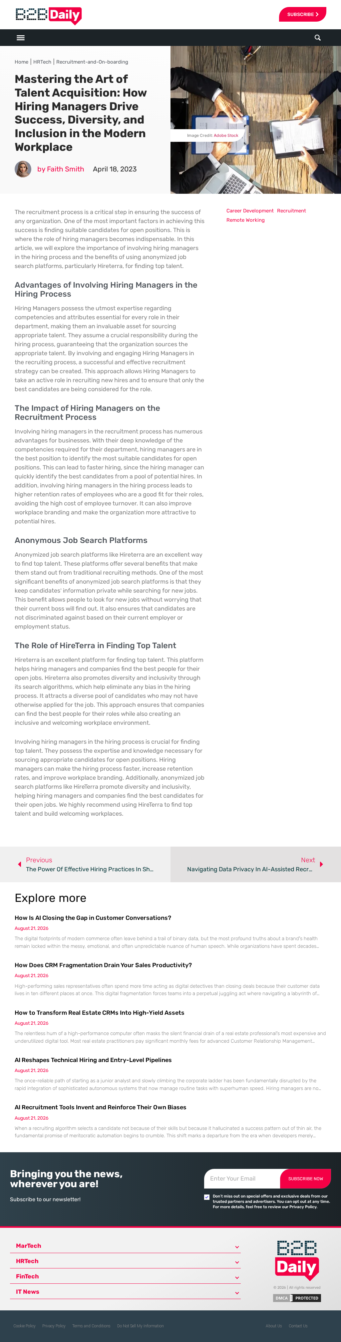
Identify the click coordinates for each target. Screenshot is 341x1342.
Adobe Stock (226, 135)
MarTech (28, 1246)
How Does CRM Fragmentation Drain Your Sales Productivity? (103, 965)
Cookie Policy (24, 1326)
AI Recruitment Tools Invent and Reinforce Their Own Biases (100, 1107)
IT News (27, 1292)
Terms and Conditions (91, 1326)
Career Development (250, 211)
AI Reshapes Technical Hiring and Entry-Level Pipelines (93, 1060)
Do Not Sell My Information (140, 1326)
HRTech (42, 62)
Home (21, 62)
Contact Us (298, 1326)
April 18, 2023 (115, 169)
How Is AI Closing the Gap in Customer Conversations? (93, 918)
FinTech (27, 1276)
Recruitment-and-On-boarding (92, 62)
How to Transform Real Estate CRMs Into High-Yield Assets (99, 1012)
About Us (274, 1326)
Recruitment (291, 211)
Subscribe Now (305, 1178)
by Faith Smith (60, 169)
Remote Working (245, 220)
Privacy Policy (54, 1326)
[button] (317, 38)
